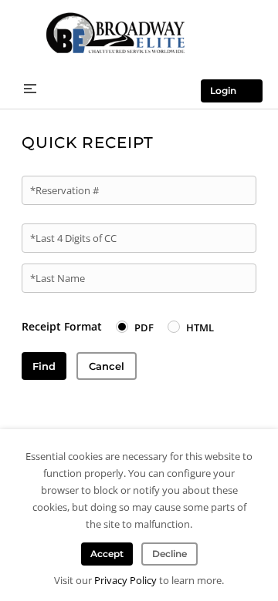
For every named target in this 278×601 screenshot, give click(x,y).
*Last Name (57, 278)
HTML (200, 327)
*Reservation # (64, 190)
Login (223, 90)
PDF (144, 327)
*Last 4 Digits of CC (73, 238)
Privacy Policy (125, 580)
